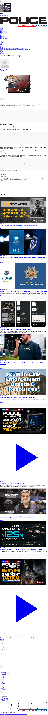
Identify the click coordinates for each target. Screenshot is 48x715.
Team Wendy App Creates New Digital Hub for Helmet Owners (15, 329)
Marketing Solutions (24, 49)
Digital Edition (6, 15)
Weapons (1, 46)
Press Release (14, 49)
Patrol (1, 34)
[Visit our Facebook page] (0, 644)
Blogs (5, 48)
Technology (2, 41)
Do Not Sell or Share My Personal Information (20, 714)
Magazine (7, 48)
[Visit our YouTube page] (3, 644)
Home (1, 53)
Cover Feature (4, 0)
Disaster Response (3, 31)
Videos (11, 0)
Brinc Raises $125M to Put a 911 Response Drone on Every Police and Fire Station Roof (21, 549)
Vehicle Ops (2, 45)
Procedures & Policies (3, 38)
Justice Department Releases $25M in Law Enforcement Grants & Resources (18, 397)
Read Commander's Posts (4, 69)
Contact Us (10, 49)
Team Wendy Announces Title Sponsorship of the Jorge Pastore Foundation (18, 225)
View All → (2, 640)
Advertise (1, 49)
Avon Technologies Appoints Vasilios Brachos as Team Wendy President (17, 517)
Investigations (2, 33)
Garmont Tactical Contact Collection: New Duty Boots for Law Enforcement (18, 635)
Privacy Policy (2, 714)
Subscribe (1, 15)
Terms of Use (7, 714)
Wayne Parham (5, 481)
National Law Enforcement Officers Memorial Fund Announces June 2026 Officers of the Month (23, 291)
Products (19, 48)
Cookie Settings (6, 49)
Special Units (2, 40)
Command (1, 29)
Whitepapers (11, 48)
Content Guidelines (18, 49)
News (7, 0)
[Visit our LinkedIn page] (2, 644)
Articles (9, 0)
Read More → (2, 228)
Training (1, 43)
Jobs (25, 48)
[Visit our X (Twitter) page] (1, 644)
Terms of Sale (11, 714)
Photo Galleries (22, 48)
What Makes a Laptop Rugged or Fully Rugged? (12, 483)
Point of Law (2, 36)
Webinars (13, 0)
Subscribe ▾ (2, 2)
